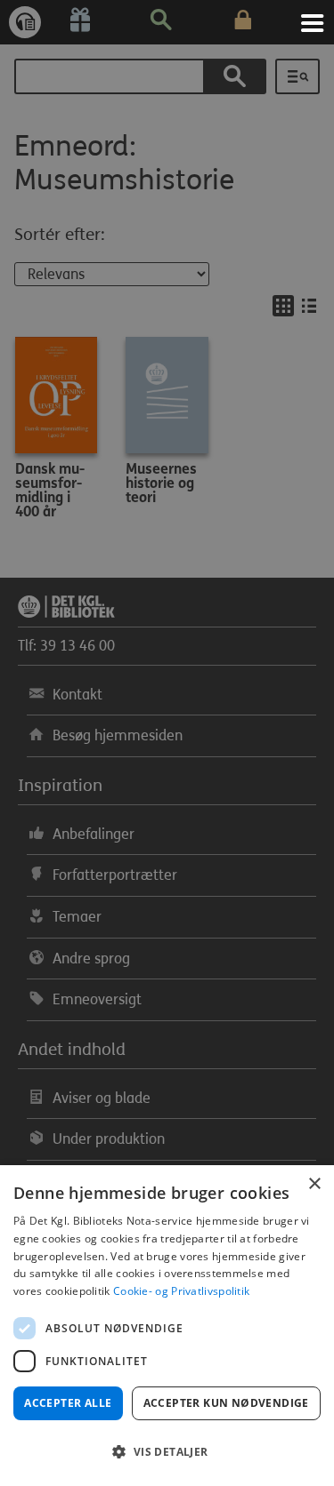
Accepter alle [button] (67, 1402)
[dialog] (167, 1325)
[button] (167, 1452)
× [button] (314, 1184)
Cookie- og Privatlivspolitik (181, 1290)
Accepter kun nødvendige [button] (226, 1402)
